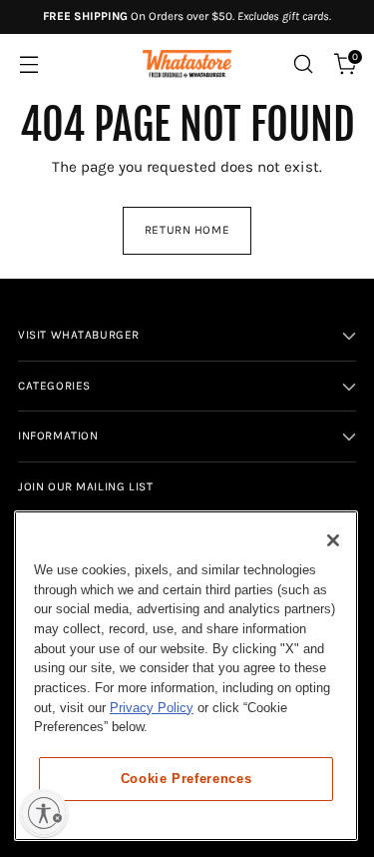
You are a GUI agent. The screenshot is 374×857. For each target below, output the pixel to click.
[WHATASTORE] (187, 64)
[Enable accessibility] (44, 813)
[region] (186, 675)
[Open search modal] (302, 64)
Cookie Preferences (186, 778)
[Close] (333, 540)
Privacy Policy (151, 707)
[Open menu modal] (28, 64)
